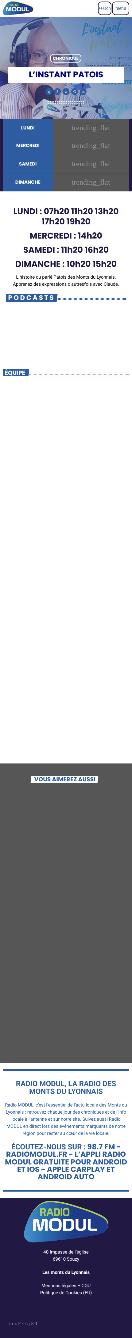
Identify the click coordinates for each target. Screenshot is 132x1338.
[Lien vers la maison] (18, 8)
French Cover (29, 1031)
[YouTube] (11, 1324)
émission (20, 849)
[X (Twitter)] (15, 1324)
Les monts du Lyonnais (66, 1272)
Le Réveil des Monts (38, 945)
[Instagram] (28, 1324)
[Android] (36, 1324)
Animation (65, 709)
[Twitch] (19, 1324)
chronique (66, 58)
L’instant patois (45, 336)
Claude (66, 547)
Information (65, 536)
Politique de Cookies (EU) (66, 1292)
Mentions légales (58, 1285)
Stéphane (66, 719)
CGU (86, 1285)
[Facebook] (32, 1324)
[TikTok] (24, 1324)
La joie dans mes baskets (47, 860)
